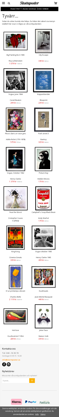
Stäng (42, 414)
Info (37, 414)
